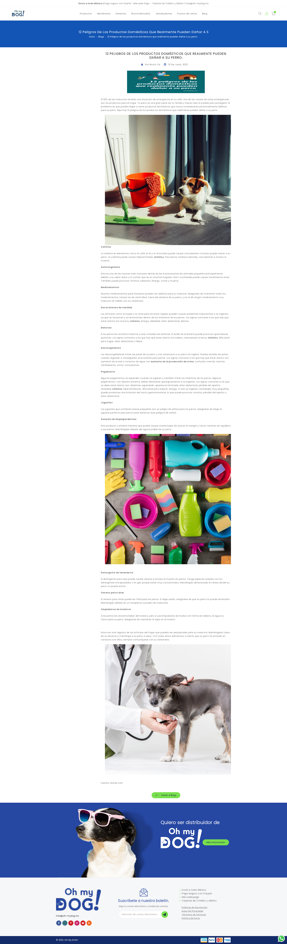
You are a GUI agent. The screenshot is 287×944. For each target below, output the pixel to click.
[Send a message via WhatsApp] (281, 938)
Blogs (101, 36)
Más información (215, 842)
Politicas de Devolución (194, 907)
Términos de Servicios (194, 914)
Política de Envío (191, 918)
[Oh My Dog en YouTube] (83, 922)
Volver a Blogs (168, 795)
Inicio (92, 36)
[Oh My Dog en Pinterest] (71, 922)
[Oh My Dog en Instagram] (77, 922)
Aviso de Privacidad (192, 911)
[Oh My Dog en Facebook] (58, 922)
